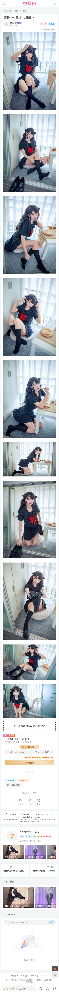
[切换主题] (55, 975)
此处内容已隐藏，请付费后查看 (30, 726)
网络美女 (24, 780)
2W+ (29, 836)
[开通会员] (55, 968)
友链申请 (14, 976)
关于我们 (44, 976)
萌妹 (10, 11)
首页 (5, 11)
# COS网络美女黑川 (13, 785)
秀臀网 (13, 22)
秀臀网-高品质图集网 (27, 980)
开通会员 (31, 762)
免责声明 (24, 976)
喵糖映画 (18, 11)
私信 (52, 24)
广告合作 (34, 976)
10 (41, 836)
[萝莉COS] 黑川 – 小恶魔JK (18, 17)
